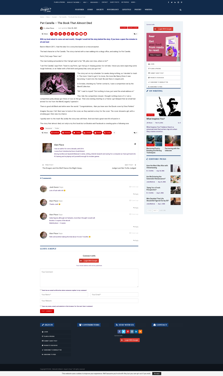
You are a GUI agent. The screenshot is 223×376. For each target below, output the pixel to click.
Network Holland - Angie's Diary (62, 369)
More (133, 2)
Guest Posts (114, 2)
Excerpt (124, 27)
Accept (156, 373)
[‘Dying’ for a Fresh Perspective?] (176, 190)
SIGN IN (48, 325)
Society (100, 9)
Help (85, 2)
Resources (94, 2)
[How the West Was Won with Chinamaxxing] (176, 168)
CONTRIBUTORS (90, 325)
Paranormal (49, 128)
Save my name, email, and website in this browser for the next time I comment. (67, 306)
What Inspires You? (155, 119)
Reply (136, 194)
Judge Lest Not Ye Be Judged (124, 168)
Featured (79, 9)
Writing (148, 9)
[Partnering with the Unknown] (173, 140)
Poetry (138, 9)
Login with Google (90, 261)
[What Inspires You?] (163, 106)
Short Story (133, 27)
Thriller (57, 128)
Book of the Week (73, 2)
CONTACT (161, 325)
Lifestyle (126, 9)
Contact (105, 2)
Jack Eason (54, 187)
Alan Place (53, 201)
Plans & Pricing (59, 2)
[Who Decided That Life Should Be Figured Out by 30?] (176, 201)
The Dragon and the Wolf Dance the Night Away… (62, 168)
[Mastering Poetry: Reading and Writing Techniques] (154, 140)
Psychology (113, 9)
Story (90, 9)
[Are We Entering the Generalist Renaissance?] (176, 179)
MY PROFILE (125, 2)
